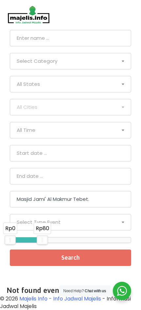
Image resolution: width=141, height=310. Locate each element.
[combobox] (70, 61)
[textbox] (70, 61)
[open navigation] (105, 15)
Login (127, 15)
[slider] (10, 240)
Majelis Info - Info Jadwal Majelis (60, 298)
